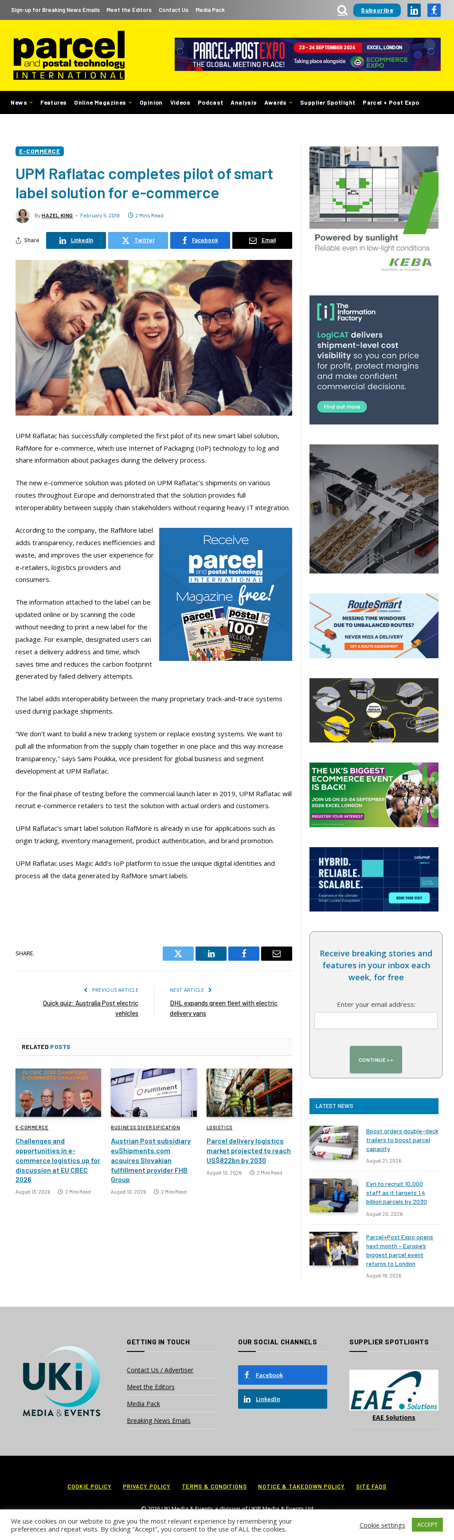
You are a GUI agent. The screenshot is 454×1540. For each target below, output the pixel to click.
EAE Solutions (393, 1417)
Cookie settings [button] (382, 1525)
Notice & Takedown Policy (301, 1486)
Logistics (220, 1127)
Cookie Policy (89, 1486)
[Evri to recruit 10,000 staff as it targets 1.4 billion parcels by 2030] (333, 1195)
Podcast (210, 102)
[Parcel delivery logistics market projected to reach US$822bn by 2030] (249, 1093)
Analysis (244, 102)
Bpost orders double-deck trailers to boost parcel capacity (402, 1139)
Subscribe (377, 10)
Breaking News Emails (159, 1420)
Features (53, 102)
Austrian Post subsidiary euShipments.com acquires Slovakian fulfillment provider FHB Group (151, 1159)
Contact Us (173, 9)
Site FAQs (371, 1486)
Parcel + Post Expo (391, 102)
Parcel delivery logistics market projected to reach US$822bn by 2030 (249, 1150)
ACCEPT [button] (427, 1524)
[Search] (342, 10)
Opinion (151, 102)
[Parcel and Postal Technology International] (69, 55)
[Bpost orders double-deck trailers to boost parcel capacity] (333, 1142)
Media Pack (210, 9)
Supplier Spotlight (327, 102)
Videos (180, 102)
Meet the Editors (129, 9)
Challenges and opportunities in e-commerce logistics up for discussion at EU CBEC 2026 (58, 1159)
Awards (275, 102)
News (19, 102)
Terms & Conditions (214, 1486)
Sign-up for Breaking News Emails (55, 9)
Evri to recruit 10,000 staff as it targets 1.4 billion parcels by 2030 (396, 1192)
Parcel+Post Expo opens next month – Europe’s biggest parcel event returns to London (399, 1250)
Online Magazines (100, 102)
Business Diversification (145, 1127)
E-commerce (39, 151)
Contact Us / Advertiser (160, 1370)
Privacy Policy (147, 1486)
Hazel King (57, 215)
